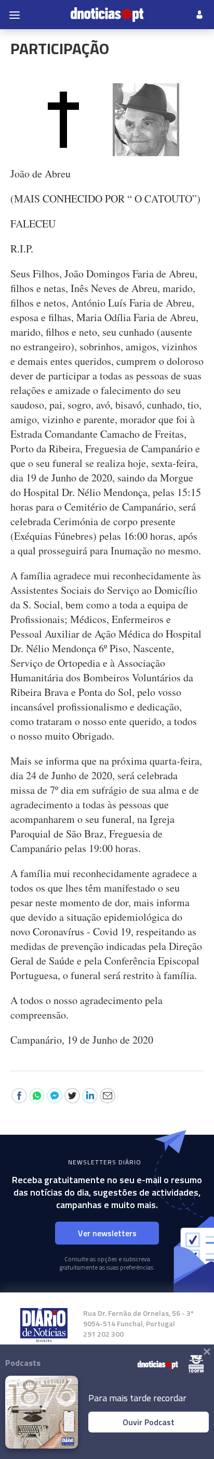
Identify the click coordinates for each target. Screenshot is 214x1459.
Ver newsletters (107, 1233)
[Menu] (14, 14)
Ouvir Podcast (149, 1422)
